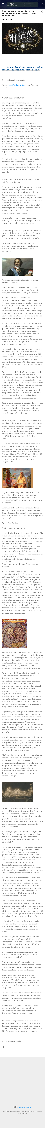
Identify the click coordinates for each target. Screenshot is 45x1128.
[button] (42, 11)
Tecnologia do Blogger (24, 1107)
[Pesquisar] (42, 4)
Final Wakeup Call (16, 85)
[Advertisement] (22, 1081)
